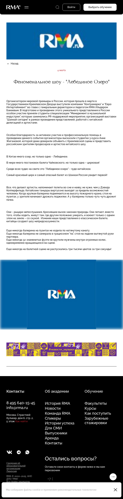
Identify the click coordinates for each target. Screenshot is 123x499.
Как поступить (98, 413)
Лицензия (11, 471)
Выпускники (56, 433)
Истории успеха (59, 423)
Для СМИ (53, 428)
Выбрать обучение (100, 7)
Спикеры (53, 418)
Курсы (90, 408)
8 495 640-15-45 (20, 403)
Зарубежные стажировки (96, 420)
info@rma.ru (17, 407)
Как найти (21, 421)
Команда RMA (57, 413)
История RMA (57, 403)
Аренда (52, 438)
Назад (14, 63)
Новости (53, 408)
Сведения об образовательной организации (15, 466)
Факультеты (96, 403)
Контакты (53, 443)
